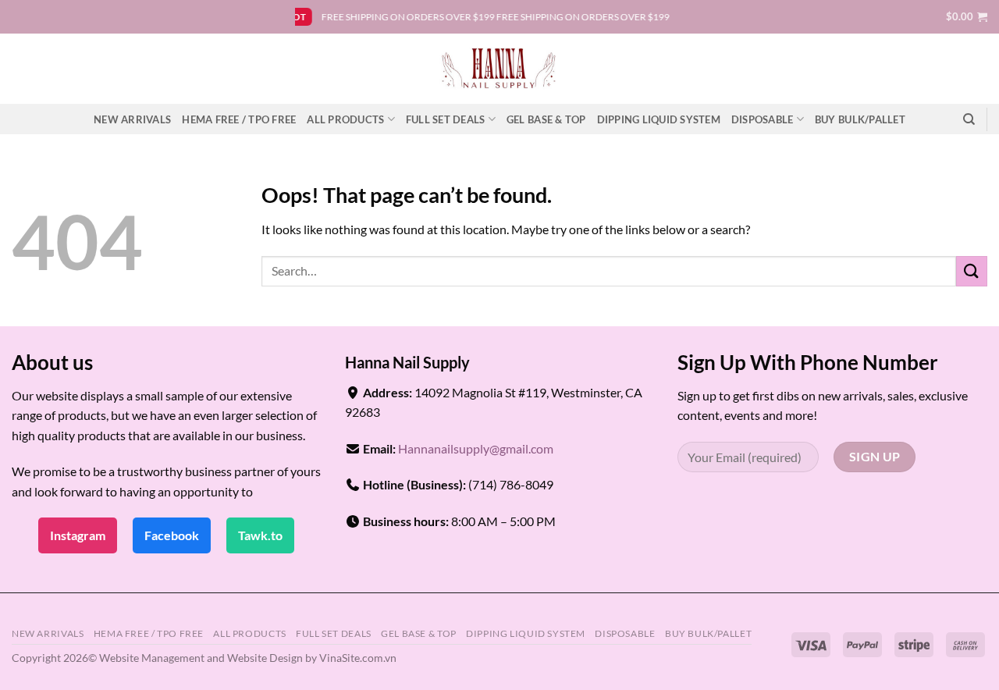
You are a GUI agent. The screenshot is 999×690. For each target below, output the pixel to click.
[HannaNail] (499, 69)
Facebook (171, 535)
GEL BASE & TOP (546, 119)
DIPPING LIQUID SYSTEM (658, 119)
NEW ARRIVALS (132, 119)
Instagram (77, 535)
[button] (966, 16)
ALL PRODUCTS (345, 119)
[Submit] (971, 271)
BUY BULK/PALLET (860, 119)
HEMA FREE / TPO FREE (239, 119)
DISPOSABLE (762, 119)
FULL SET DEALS (445, 119)
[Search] (969, 119)
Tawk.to (260, 535)
